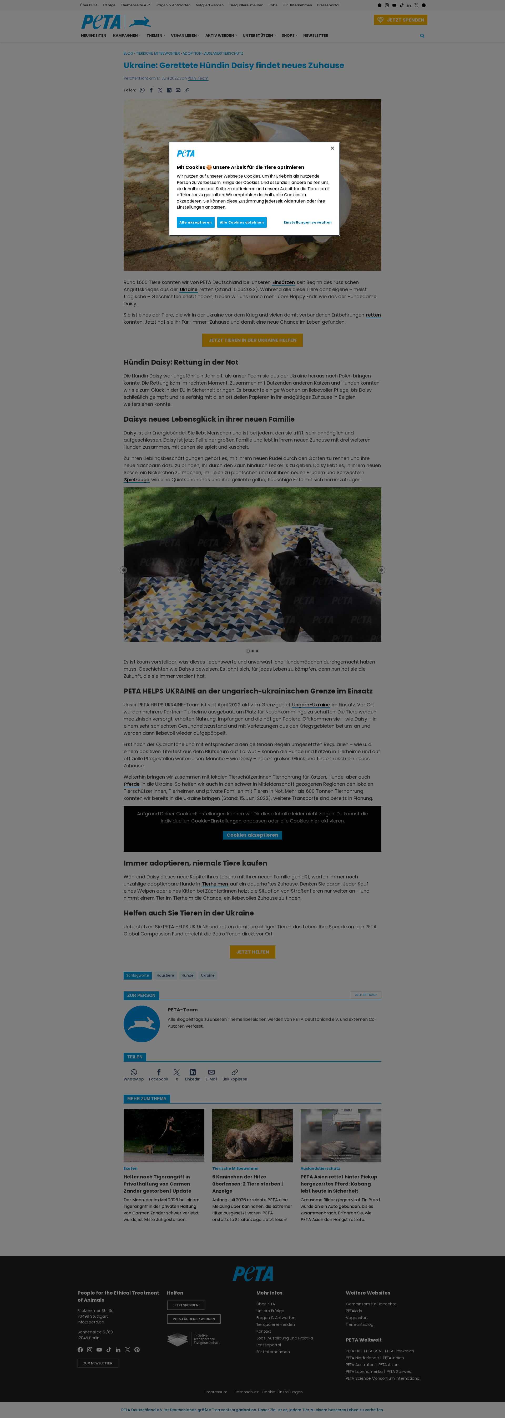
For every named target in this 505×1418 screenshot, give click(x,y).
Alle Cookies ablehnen (242, 222)
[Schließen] (332, 148)
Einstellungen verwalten (308, 222)
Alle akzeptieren (195, 222)
